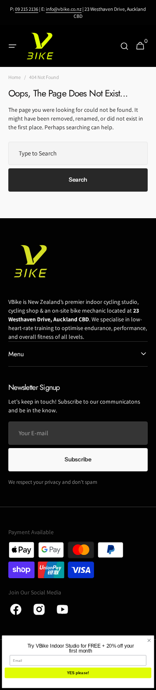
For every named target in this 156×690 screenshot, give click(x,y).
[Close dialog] (149, 640)
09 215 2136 (26, 9)
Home (14, 77)
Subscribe (77, 459)
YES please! (78, 673)
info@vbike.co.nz (64, 9)
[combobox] (78, 153)
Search (78, 179)
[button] (12, 46)
